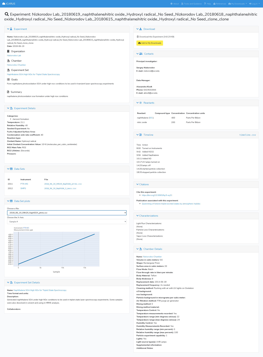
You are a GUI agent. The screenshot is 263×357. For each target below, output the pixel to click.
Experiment (20, 29)
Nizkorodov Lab (14, 55)
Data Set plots (22, 201)
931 (151, 117)
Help (208, 3)
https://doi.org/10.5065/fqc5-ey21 (157, 195)
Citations (144, 184)
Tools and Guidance (192, 3)
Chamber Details (152, 249)
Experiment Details (24, 108)
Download (149, 29)
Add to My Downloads (151, 43)
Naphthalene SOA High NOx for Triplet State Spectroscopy (33, 74)
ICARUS (10, 3)
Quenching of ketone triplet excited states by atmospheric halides (171, 203)
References (221, 3)
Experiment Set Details (27, 282)
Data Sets (19, 169)
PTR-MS (24, 183)
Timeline (148, 134)
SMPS (23, 188)
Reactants (148, 102)
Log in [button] (254, 3)
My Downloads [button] (238, 3)
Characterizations (148, 215)
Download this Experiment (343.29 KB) (156, 36)
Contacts (149, 53)
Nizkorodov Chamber (16, 65)
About (176, 3)
